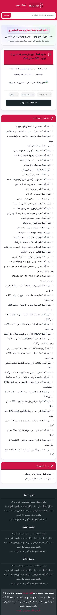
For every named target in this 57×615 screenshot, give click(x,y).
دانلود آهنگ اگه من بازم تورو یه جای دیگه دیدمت (30, 261)
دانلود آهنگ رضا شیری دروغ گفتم (37, 223)
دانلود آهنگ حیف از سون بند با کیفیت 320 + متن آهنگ (27, 372)
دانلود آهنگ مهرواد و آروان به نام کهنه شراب (32, 150)
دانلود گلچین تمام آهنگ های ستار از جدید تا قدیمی (29, 348)
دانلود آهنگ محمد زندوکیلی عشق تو (35, 174)
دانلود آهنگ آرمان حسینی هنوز (38, 189)
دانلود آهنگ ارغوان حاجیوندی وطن (36, 170)
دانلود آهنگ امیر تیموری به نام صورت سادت (32, 208)
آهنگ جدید (21, 5)
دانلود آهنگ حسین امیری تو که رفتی (35, 218)
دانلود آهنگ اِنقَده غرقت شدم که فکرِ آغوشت (32, 237)
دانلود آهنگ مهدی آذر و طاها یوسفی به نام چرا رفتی (29, 213)
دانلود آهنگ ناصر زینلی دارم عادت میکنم (34, 228)
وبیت (19, 610)
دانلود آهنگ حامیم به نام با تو (38, 194)
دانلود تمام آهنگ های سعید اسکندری (28, 30)
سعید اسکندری (26, 68)
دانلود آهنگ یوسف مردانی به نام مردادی (34, 199)
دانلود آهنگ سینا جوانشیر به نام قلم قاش (33, 184)
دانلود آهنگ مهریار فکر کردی (39, 146)
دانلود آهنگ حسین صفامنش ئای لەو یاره (33, 126)
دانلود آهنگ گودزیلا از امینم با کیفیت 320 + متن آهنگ (28, 377)
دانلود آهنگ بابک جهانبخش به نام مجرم (34, 232)
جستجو (6, 15)
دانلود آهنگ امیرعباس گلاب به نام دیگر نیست (31, 203)
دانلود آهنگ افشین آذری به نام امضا (35, 252)
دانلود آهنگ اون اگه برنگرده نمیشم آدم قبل (32, 242)
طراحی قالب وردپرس (31, 610)
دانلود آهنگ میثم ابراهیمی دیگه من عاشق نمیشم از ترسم (28, 510)
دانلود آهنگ (43, 94)
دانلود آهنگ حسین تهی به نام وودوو (35, 160)
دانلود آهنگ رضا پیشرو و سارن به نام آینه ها (32, 155)
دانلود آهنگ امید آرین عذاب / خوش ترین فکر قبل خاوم (27, 247)
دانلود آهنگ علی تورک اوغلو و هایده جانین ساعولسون (28, 131)
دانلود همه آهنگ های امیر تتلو (38, 479)
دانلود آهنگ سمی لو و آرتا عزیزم (37, 165)
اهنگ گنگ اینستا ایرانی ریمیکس (37, 474)
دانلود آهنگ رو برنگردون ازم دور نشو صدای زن (31, 257)
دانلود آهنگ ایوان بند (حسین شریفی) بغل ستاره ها (29, 179)
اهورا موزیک (28, 593)
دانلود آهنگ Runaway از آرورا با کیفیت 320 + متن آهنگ (27, 334)
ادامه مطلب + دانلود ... (28, 102)
